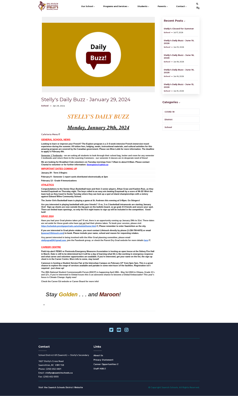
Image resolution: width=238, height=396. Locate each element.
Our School (87, 6)
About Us (98, 355)
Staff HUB (99, 368)
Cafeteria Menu (49, 134)
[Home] (49, 6)
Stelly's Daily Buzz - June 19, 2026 (179, 42)
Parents (162, 6)
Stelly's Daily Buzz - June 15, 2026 (179, 85)
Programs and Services (115, 6)
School (44, 106)
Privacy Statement (103, 359)
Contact (180, 6)
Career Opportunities (105, 364)
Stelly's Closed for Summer (179, 28)
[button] (197, 4)
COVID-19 (170, 112)
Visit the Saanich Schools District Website (60, 387)
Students (142, 6)
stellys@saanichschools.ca (59, 372)
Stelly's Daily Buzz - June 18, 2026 (179, 56)
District (168, 119)
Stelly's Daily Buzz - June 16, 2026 (179, 71)
